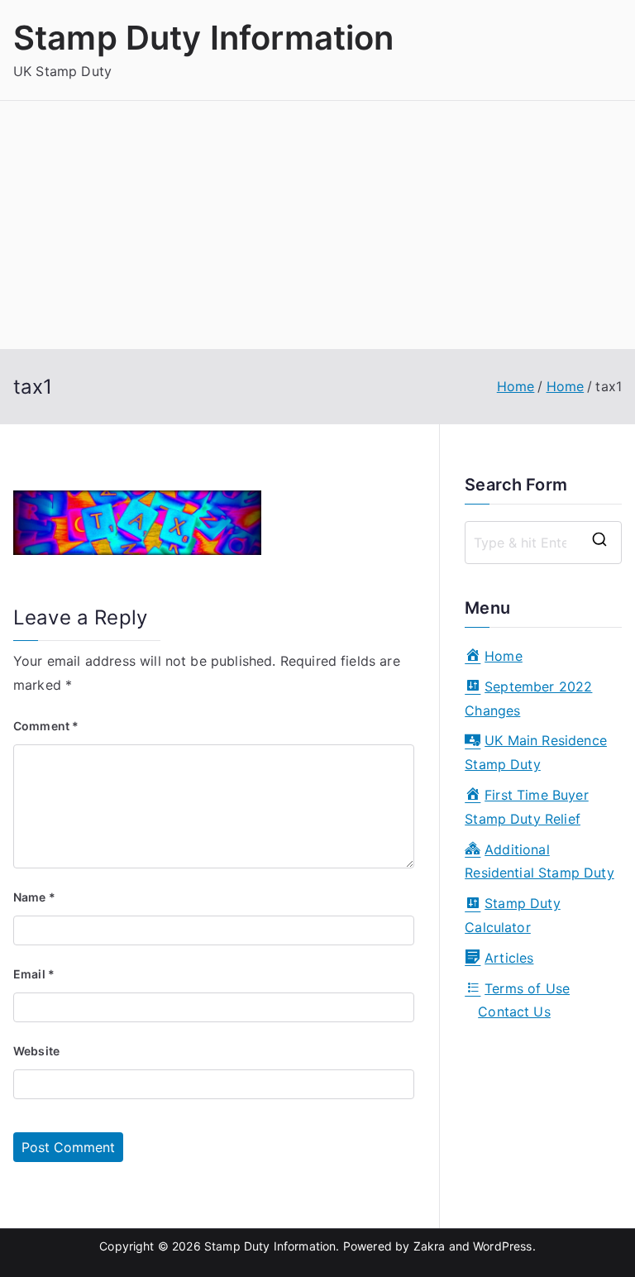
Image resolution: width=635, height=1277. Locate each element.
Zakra (429, 1246)
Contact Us (514, 1011)
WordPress (502, 1246)
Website (36, 1051)
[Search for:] (543, 542)
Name (34, 897)
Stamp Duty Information (203, 37)
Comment (46, 726)
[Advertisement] (317, 225)
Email (34, 974)
